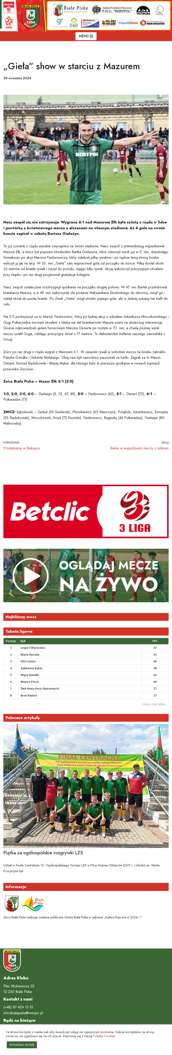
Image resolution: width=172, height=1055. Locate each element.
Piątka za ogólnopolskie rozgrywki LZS (43, 852)
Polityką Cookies (104, 1036)
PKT (155, 641)
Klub (23, 641)
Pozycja (11, 641)
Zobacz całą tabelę (153, 704)
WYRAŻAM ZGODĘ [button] (21, 1045)
